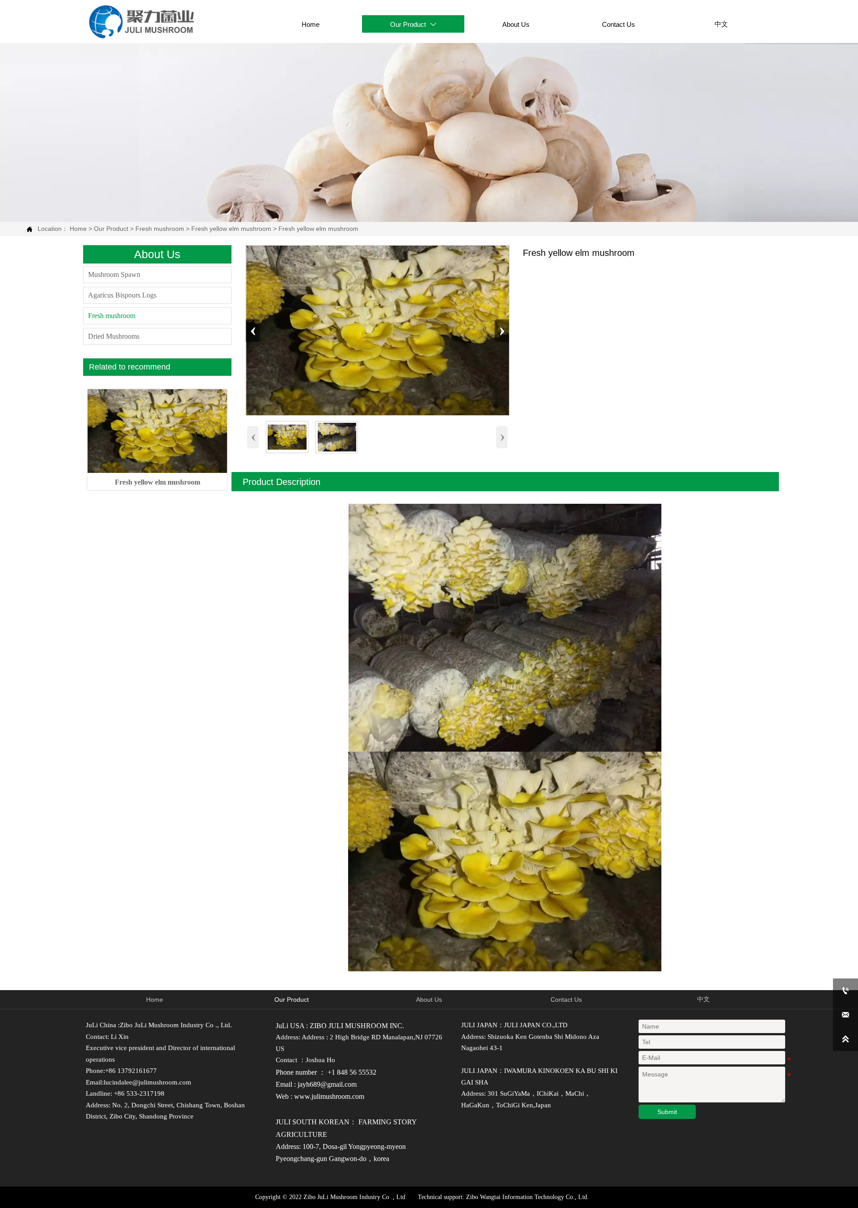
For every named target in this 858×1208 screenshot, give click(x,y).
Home (78, 228)
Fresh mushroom (159, 228)
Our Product (111, 228)
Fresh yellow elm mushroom (231, 228)
